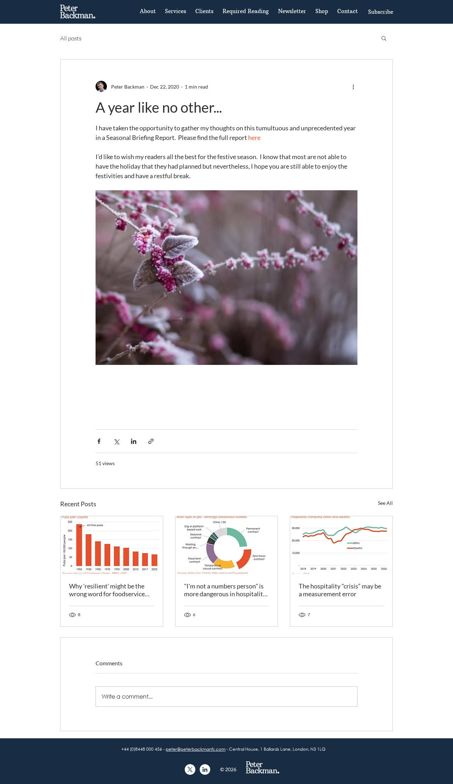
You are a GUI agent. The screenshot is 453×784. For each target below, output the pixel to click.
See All (385, 503)
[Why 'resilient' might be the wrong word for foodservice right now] (112, 545)
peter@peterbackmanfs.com (195, 749)
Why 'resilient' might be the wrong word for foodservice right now (107, 590)
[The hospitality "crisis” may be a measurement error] (341, 545)
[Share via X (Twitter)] (116, 441)
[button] (380, 12)
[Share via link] (151, 441)
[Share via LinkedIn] (133, 441)
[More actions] (353, 86)
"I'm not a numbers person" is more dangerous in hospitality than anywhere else (225, 590)
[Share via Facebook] (99, 441)
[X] (190, 769)
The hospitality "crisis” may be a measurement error (340, 590)
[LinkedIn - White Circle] (205, 769)
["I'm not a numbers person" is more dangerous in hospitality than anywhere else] (227, 545)
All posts (70, 38)
